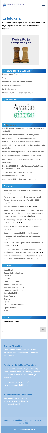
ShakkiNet (7, 276)
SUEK (6, 310)
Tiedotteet (11, 125)
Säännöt (28, 420)
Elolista (6, 302)
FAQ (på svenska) (9, 89)
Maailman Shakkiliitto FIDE (14, 287)
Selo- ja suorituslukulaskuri (14, 305)
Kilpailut (38, 420)
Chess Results (9, 296)
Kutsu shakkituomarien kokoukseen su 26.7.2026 (21, 155)
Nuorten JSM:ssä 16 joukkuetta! (16, 206)
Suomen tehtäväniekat (12, 282)
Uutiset (7, 420)
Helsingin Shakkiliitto (11, 293)
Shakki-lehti (8, 270)
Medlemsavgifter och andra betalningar (17, 93)
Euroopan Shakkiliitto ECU (14, 290)
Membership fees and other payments (17, 81)
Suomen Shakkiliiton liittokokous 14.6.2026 (19, 179)
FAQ (4, 78)
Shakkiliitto (17, 420)
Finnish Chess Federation (12, 74)
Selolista (7, 299)
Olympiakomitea (10, 308)
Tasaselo (7, 279)
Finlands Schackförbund (11, 85)
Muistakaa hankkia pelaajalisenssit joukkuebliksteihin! (23, 152)
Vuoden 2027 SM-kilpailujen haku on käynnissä (20, 135)
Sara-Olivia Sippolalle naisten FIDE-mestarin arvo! (23, 190)
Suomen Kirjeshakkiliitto (13, 284)
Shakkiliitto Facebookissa (13, 273)
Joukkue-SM (23, 423)
